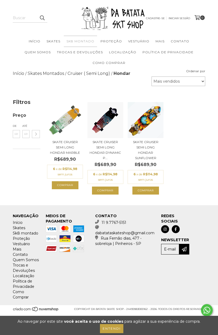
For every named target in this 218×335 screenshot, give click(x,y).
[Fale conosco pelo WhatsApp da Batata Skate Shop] (207, 310)
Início (34, 41)
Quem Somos (37, 52)
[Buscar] (42, 18)
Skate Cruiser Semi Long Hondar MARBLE (65, 147)
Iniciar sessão (179, 18)
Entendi (112, 328)
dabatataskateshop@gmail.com (124, 233)
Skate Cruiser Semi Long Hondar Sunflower (145, 150)
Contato (180, 41)
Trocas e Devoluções (80, 52)
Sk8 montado (80, 41)
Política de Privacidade (168, 52)
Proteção (111, 41)
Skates (53, 41)
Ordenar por (195, 71)
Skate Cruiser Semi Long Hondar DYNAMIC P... (105, 150)
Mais (160, 41)
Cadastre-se (155, 18)
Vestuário (138, 41)
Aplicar (36, 134)
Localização (122, 52)
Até (24, 126)
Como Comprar (109, 63)
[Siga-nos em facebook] (176, 229)
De (15, 126)
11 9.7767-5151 (114, 222)
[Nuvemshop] (36, 311)
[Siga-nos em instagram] (165, 229)
